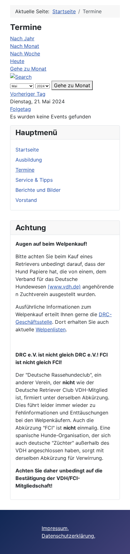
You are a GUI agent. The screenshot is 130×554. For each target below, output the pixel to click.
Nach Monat (24, 46)
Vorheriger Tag (27, 94)
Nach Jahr (22, 38)
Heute (17, 61)
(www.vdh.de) (64, 286)
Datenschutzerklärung (68, 536)
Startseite (27, 149)
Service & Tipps (34, 180)
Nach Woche (25, 53)
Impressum (55, 528)
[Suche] (21, 76)
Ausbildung (28, 160)
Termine (24, 170)
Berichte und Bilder (38, 190)
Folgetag (20, 109)
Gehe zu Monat (28, 69)
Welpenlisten (51, 329)
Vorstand (26, 200)
